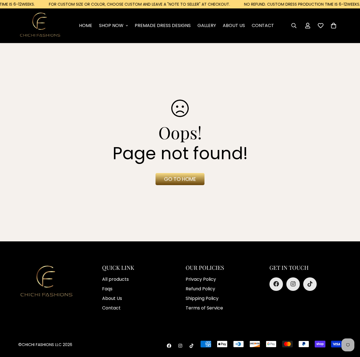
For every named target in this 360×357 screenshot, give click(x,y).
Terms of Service (204, 307)
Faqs (107, 288)
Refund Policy (200, 288)
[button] (333, 25)
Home (85, 25)
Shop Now (111, 25)
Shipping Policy (202, 298)
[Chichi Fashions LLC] (40, 25)
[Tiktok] (310, 284)
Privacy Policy (201, 279)
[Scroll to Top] (186, 326)
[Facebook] (276, 284)
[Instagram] (293, 284)
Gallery (206, 25)
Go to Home (180, 179)
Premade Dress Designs (163, 25)
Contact (263, 25)
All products (115, 279)
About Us (234, 25)
